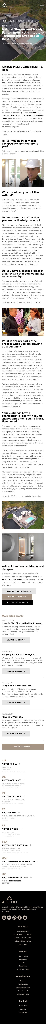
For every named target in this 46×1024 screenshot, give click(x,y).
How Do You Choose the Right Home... (22, 623)
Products (23, 926)
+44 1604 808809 (14, 881)
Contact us (6, 883)
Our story (23, 981)
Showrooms (23, 959)
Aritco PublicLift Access (23, 941)
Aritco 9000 (23, 944)
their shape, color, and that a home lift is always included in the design (23, 115)
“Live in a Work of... (12, 717)
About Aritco (23, 976)
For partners (23, 1012)
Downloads (23, 966)
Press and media (23, 994)
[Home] (4, 5)
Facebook (6, 579)
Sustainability (23, 984)
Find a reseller (23, 956)
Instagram (18, 579)
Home (4, 21)
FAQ (23, 963)
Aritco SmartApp (23, 969)
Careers (23, 1009)
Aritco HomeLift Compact (23, 934)
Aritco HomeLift (23, 931)
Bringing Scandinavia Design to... (19, 654)
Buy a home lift (23, 991)
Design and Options (23, 987)
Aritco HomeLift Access (23, 938)
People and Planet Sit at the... (17, 685)
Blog (12, 21)
